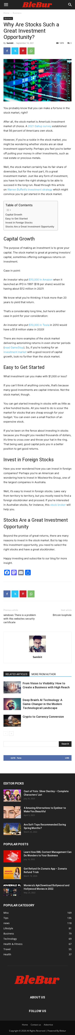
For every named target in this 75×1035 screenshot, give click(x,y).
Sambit (10, 43)
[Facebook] (6, 50)
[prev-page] (5, 733)
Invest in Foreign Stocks (18, 222)
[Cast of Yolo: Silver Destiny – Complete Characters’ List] (12, 796)
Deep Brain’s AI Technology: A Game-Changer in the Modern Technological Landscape (42, 704)
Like (67, 758)
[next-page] (11, 733)
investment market (15, 352)
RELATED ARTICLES (16, 674)
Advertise (48, 1024)
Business (17, 12)
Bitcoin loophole (62, 615)
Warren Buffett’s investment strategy (29, 189)
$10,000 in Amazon (40, 279)
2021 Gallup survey (39, 126)
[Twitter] (15, 50)
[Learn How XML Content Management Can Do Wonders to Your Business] (12, 856)
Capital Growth (13, 214)
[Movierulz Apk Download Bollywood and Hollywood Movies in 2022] (12, 890)
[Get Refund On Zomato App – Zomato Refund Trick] (12, 873)
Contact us (36, 1024)
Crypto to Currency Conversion (43, 716)
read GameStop (14, 347)
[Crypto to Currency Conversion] (12, 721)
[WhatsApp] (31, 50)
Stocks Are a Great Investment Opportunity (29, 226)
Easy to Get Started (16, 218)
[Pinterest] (23, 50)
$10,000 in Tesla (39, 325)
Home (6, 12)
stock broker (58, 504)
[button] (6, 4)
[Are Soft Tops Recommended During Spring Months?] (12, 829)
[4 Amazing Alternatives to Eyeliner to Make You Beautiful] (12, 812)
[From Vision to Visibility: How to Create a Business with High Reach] (12, 687)
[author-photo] (37, 652)
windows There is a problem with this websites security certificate (19, 619)
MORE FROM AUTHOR (44, 674)
